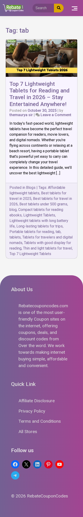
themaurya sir (21, 115)
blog (13, 209)
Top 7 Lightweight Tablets (30, 254)
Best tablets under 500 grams (43, 204)
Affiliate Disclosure (36, 400)
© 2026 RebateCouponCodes (39, 496)
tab (58, 232)
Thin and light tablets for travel (47, 248)
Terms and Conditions (39, 421)
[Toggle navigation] (74, 8)
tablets (15, 237)
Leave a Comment (56, 115)
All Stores (27, 431)
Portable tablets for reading (31, 232)
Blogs (31, 187)
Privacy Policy (31, 411)
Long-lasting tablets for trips (39, 226)
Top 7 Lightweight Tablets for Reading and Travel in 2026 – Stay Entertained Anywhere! (39, 93)
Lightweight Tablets (39, 215)
